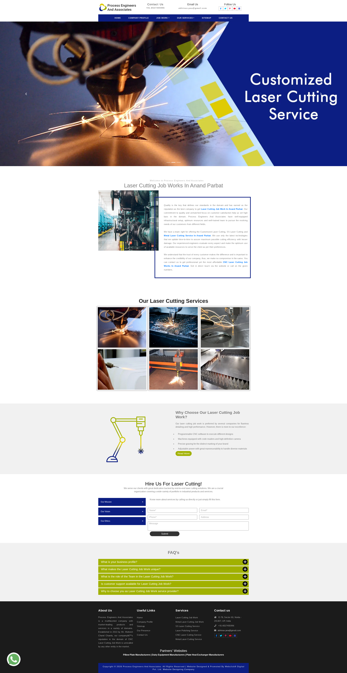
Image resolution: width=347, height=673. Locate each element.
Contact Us (225, 18)
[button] (26, 94)
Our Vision (105, 511)
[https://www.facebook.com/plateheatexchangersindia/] (221, 9)
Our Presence (143, 630)
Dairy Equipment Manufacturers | (169, 655)
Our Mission (106, 502)
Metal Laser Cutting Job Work (190, 622)
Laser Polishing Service (187, 630)
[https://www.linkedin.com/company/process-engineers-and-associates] (239, 9)
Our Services (185, 18)
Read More (184, 453)
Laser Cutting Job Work (187, 617)
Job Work (162, 18)
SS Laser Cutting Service (188, 626)
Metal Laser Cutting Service (189, 639)
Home (118, 18)
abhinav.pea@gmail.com (193, 8)
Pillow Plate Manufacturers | (137, 655)
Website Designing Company (179, 669)
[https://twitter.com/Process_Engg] (225, 9)
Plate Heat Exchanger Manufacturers (205, 655)
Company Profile (138, 18)
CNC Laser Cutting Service (188, 635)
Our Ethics (105, 521)
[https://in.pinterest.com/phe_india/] (230, 9)
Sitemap (206, 18)
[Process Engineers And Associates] (117, 7)
